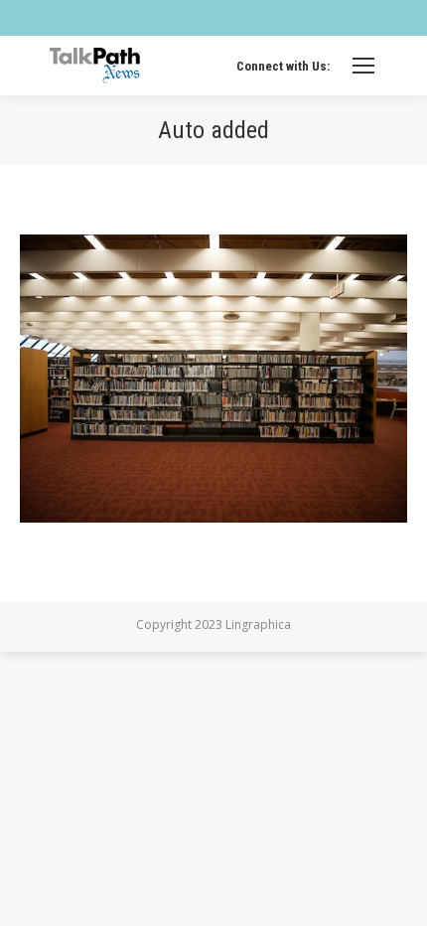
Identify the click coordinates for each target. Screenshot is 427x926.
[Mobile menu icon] (363, 65)
